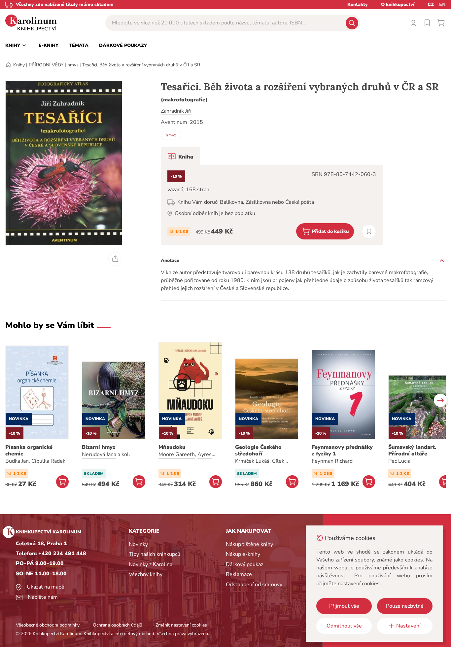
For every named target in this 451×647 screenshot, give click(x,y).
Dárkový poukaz (244, 564)
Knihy (19, 65)
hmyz (72, 65)
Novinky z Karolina (150, 564)
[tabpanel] (272, 205)
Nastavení (408, 625)
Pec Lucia (399, 461)
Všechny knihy (145, 574)
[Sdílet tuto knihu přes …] (115, 259)
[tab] (180, 156)
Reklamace (239, 574)
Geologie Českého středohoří (258, 450)
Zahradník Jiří (176, 111)
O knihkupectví (397, 4)
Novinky (138, 544)
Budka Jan (17, 461)
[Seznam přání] (427, 22)
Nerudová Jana (99, 454)
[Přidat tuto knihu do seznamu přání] (369, 231)
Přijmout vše (344, 606)
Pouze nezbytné (405, 606)
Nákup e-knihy (243, 554)
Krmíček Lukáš (252, 461)
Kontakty (357, 4)
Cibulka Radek (48, 461)
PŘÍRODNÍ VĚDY (46, 65)
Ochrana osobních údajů (117, 625)
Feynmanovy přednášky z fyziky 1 (342, 450)
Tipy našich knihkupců (154, 554)
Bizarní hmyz (98, 447)
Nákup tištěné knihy (249, 544)
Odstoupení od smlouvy (254, 584)
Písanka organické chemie (28, 450)
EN (442, 4)
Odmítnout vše (344, 625)
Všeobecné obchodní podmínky (48, 625)
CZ (431, 4)
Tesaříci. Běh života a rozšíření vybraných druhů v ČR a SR (141, 65)
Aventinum (174, 122)
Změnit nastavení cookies (181, 625)
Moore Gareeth (176, 454)
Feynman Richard (332, 461)
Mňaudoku (172, 447)
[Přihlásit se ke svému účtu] (413, 22)
